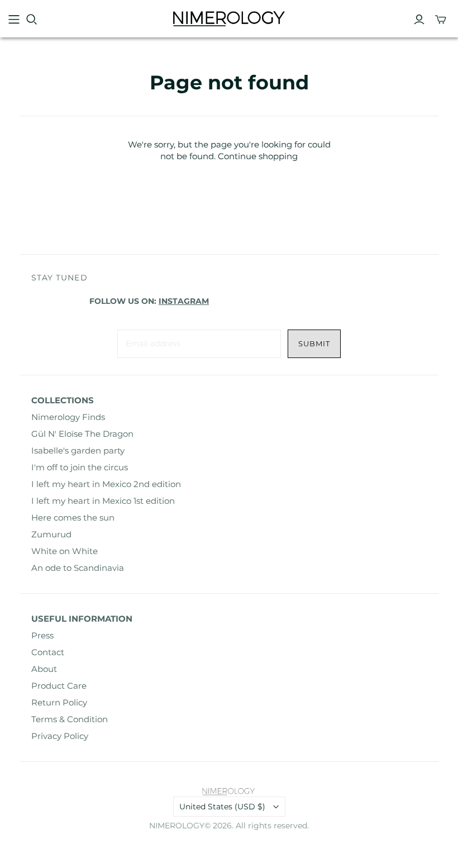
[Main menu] (14, 19)
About (44, 669)
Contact (47, 652)
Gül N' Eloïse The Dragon (82, 433)
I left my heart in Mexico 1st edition (103, 500)
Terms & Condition (69, 719)
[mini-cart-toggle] (441, 19)
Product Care (59, 685)
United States (222, 807)
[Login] (419, 19)
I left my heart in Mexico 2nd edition (106, 484)
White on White (64, 551)
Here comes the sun (73, 517)
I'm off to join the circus (79, 467)
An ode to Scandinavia (77, 567)
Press (42, 635)
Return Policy (59, 702)
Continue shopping (258, 156)
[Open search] (31, 19)
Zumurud (51, 534)
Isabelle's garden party (78, 450)
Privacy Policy (59, 736)
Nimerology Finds (68, 417)
